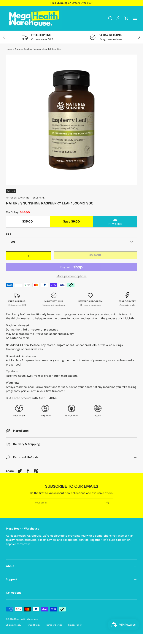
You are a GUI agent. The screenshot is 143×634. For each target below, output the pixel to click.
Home (9, 49)
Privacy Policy (75, 625)
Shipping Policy (13, 625)
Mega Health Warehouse (26, 619)
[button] (127, 18)
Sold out (95, 255)
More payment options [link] (72, 276)
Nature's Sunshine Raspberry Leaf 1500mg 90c (38, 49)
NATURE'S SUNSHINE (17, 197)
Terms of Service (54, 625)
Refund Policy (33, 625)
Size (8, 233)
